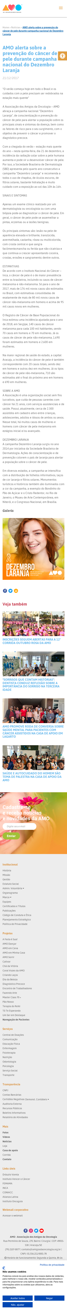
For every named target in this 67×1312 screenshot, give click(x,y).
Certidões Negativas (14, 1099)
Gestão (6, 879)
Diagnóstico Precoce (14, 983)
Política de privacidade (52, 1264)
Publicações (9, 910)
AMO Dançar (9, 943)
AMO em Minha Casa (14, 952)
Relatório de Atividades (15, 1117)
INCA (5, 1187)
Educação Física (11, 1043)
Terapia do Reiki (11, 1006)
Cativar (6, 961)
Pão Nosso (8, 1001)
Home (6, 27)
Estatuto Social (11, 883)
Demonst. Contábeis (36, 1099)
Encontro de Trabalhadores (17, 988)
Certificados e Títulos (14, 906)
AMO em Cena (10, 948)
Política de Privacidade (15, 923)
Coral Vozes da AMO (14, 970)
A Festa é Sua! (10, 939)
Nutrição (7, 1057)
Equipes (7, 901)
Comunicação (10, 1039)
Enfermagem (10, 1048)
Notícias (15, 27)
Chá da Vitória (10, 966)
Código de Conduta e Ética (17, 915)
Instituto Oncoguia (13, 1201)
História (7, 870)
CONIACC (8, 1192)
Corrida (7, 1154)
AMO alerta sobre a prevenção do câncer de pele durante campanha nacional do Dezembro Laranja (33, 31)
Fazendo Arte (10, 992)
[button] (62, 55)
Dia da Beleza (10, 979)
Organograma (10, 892)
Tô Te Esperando (12, 1010)
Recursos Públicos (12, 1108)
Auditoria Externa (12, 1103)
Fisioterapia (9, 1052)
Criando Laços (10, 974)
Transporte (8, 1074)
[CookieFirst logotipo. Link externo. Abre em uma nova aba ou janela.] (4, 1268)
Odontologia (9, 1061)
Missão (6, 874)
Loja (5, 1145)
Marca (6, 897)
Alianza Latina (10, 1196)
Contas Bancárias (12, 1094)
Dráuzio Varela (11, 1174)
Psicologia (8, 1066)
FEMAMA (7, 1183)
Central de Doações (13, 1034)
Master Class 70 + (12, 997)
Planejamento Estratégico (17, 919)
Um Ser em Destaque (14, 1015)
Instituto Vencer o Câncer (16, 1178)
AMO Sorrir (8, 957)
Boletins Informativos (14, 1112)
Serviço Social (10, 1070)
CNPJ (5, 1090)
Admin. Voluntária (13, 888)
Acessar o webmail (13, 1215)
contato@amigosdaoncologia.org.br (41, 1249)
